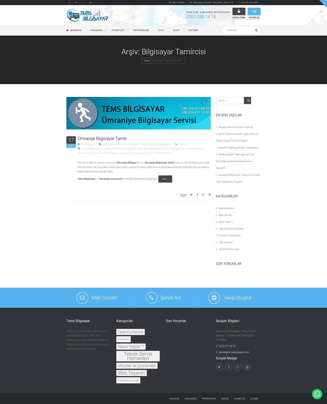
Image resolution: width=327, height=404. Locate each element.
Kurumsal (97, 30)
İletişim (193, 30)
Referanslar (141, 30)
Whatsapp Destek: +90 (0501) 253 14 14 (213, 2)
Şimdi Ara (170, 298)
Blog (177, 30)
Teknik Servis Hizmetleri (128, 144)
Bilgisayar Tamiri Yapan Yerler (134, 148)
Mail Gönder (179, 2)
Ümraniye (124, 153)
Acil (83, 148)
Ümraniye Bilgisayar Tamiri (102, 138)
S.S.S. (161, 30)
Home (147, 60)
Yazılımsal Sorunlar (229, 249)
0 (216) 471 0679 (249, 2)
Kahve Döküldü (97, 153)
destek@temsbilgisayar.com (234, 352)
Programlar (209, 399)
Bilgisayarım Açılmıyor (180, 148)
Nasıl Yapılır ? (226, 222)
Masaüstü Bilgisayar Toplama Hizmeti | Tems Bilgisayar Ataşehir (238, 178)
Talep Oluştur (237, 298)
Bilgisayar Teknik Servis (158, 148)
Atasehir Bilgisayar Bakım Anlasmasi (238, 147)
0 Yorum (182, 144)
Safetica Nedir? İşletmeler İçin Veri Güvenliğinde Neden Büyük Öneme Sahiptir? (235, 161)
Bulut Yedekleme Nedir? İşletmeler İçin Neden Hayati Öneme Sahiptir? (237, 137)
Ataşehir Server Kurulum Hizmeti (236, 127)
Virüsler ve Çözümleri (148, 144)
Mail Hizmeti (225, 215)
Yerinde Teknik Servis (163, 153)
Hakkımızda (190, 399)
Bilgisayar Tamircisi (95, 148)
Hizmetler (118, 30)
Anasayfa (75, 30)
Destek (225, 399)
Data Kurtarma (109, 144)
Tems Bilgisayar (88, 144)
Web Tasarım (165, 144)
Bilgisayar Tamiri (112, 148)
